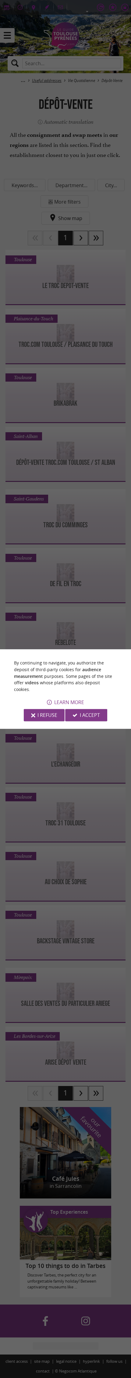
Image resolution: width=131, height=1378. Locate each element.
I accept (90, 715)
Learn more (69, 702)
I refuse (47, 715)
